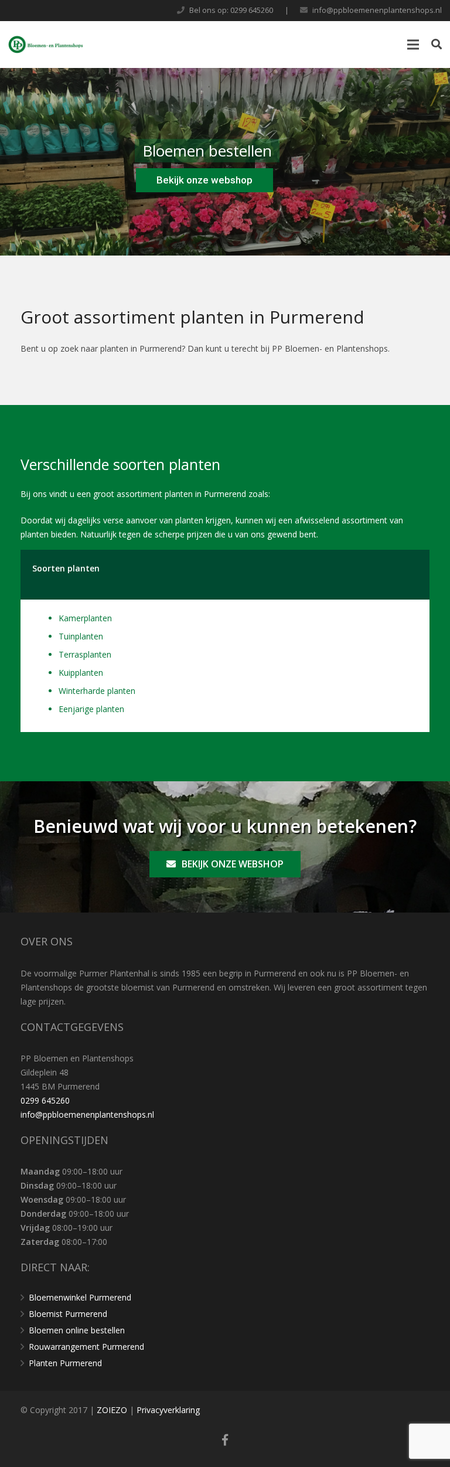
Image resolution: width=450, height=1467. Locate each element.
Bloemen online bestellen (77, 1330)
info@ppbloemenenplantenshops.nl (377, 10)
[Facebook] (225, 1440)
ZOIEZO (113, 1409)
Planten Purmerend (65, 1363)
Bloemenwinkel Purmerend (80, 1297)
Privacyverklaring (168, 1409)
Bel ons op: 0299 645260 (231, 10)
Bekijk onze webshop (204, 180)
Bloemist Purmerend (68, 1313)
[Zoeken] (436, 44)
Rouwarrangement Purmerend (86, 1346)
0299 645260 (45, 1100)
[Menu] (413, 44)
